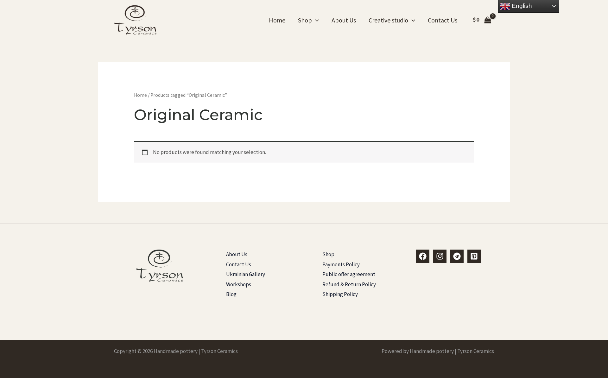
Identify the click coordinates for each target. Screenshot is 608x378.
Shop (305, 20)
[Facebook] (422, 256)
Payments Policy (341, 264)
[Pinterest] (474, 256)
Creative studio (388, 20)
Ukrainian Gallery (245, 274)
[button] (315, 20)
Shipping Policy (340, 294)
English (521, 6)
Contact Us (442, 20)
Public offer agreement (348, 274)
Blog (231, 294)
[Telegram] (457, 256)
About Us (344, 20)
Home (277, 20)
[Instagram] (439, 256)
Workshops (238, 284)
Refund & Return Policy (349, 284)
